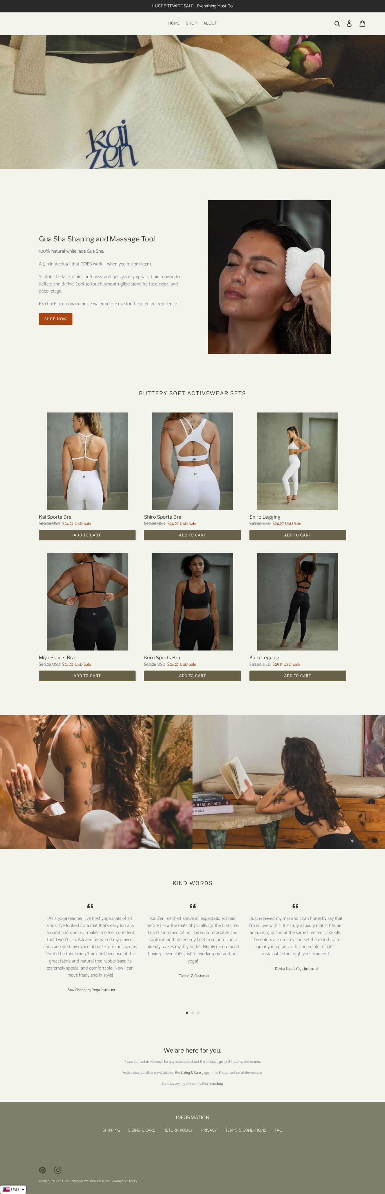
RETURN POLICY (178, 1130)
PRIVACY (209, 1130)
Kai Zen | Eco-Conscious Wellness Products (80, 1181)
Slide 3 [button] (198, 1013)
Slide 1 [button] (187, 1013)
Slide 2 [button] (192, 1013)
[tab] (187, 1013)
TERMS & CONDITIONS (245, 1130)
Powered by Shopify (123, 1181)
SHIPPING (111, 1130)
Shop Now (55, 318)
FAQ (278, 1130)
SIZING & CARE (141, 1130)
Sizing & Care (191, 1073)
